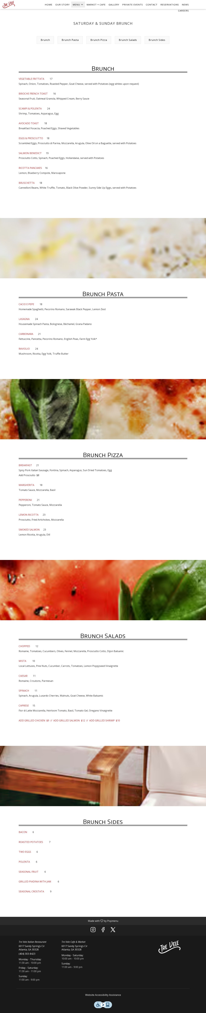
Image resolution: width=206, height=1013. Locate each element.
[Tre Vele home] (16, 4)
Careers (183, 10)
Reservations (169, 4)
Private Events (132, 4)
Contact (151, 4)
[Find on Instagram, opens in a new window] (93, 930)
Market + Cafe (96, 4)
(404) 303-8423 (27, 953)
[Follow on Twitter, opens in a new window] (113, 930)
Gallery (114, 4)
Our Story (62, 4)
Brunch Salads (128, 40)
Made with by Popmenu (60, 921)
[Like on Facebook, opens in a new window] (103, 930)
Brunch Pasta (70, 40)
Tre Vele (169, 947)
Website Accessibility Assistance (103, 995)
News (185, 4)
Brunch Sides (157, 40)
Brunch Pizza (98, 40)
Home (48, 4)
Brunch (45, 40)
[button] (78, 5)
